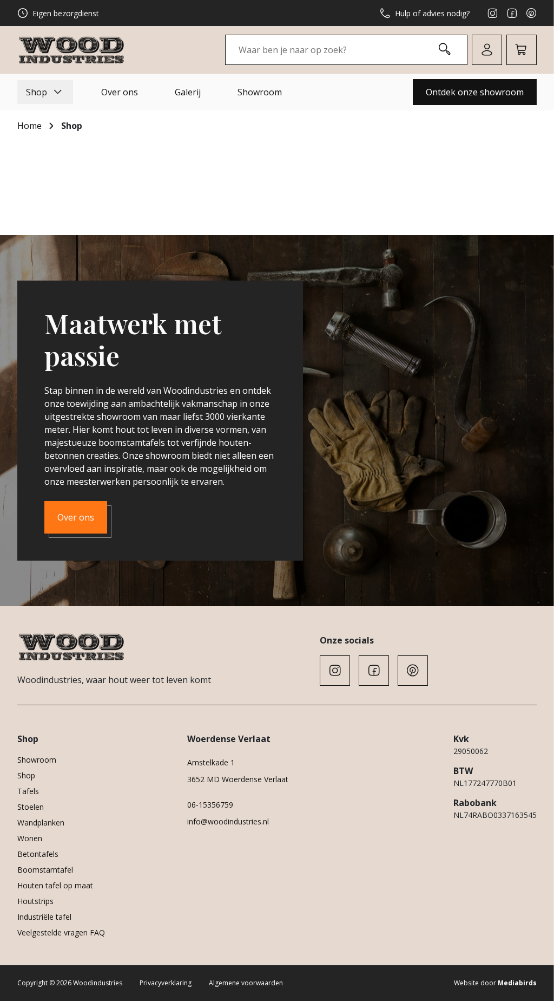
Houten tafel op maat (55, 885)
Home (29, 126)
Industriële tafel (44, 917)
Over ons (119, 92)
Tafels (28, 791)
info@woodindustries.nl (228, 821)
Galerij (188, 92)
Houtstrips (35, 901)
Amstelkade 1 (211, 762)
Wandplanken (40, 822)
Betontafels (37, 854)
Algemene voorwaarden (246, 982)
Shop (36, 92)
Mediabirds (517, 982)
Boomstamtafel (45, 869)
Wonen (29, 838)
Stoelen (30, 807)
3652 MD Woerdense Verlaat (237, 779)
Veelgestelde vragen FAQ (61, 932)
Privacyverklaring (166, 982)
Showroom (260, 92)
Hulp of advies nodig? (432, 13)
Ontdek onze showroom (475, 92)
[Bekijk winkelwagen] (521, 50)
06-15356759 (210, 805)
